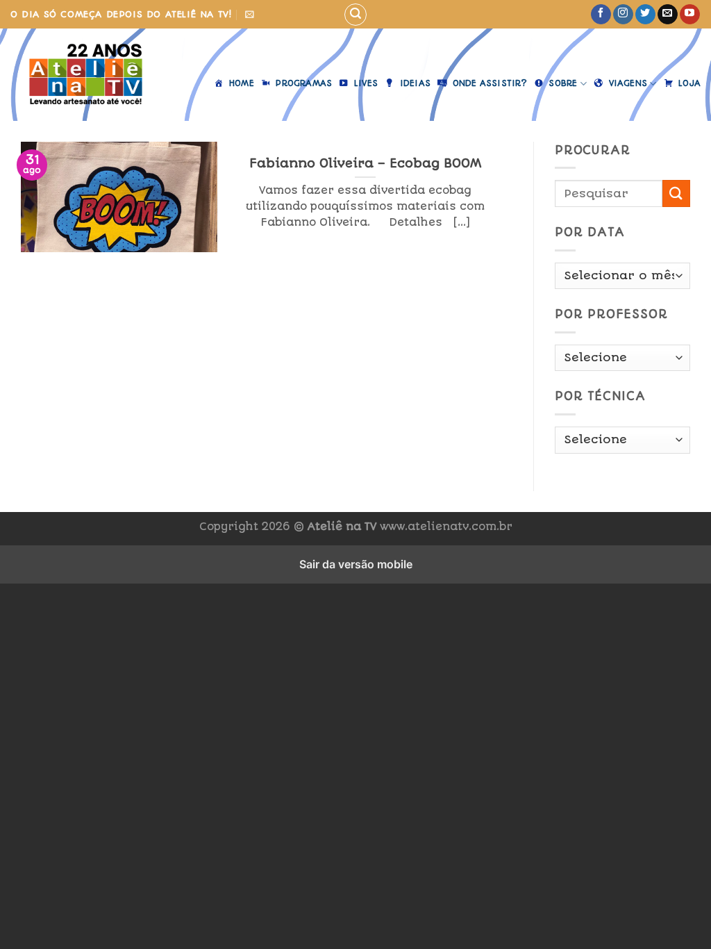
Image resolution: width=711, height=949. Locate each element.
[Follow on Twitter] (645, 14)
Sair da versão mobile (355, 564)
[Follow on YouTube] (690, 14)
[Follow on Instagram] (623, 14)
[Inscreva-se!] (249, 14)
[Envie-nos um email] (668, 14)
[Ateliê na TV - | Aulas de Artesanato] (85, 74)
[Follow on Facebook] (601, 14)
